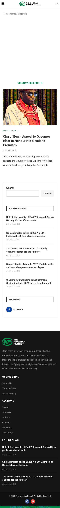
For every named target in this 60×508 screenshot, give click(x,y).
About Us (7, 383)
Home (5, 14)
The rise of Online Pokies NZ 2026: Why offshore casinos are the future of (26, 250)
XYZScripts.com (44, 507)
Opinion (6, 422)
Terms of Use (9, 388)
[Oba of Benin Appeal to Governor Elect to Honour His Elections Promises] (30, 107)
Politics (6, 417)
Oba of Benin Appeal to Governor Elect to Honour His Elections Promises (26, 141)
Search (10, 188)
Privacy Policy (9, 393)
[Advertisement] (30, 48)
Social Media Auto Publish (19, 507)
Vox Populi (7, 432)
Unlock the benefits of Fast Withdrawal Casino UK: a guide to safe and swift (30, 219)
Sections (8, 401)
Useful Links (10, 377)
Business (6, 412)
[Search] (56, 4)
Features (7, 427)
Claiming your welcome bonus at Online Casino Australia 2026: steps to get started (28, 281)
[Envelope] (33, 501)
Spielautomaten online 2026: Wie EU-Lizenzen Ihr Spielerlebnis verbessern (25, 235)
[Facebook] (27, 501)
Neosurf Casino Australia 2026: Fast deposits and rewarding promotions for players (29, 266)
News (5, 407)
